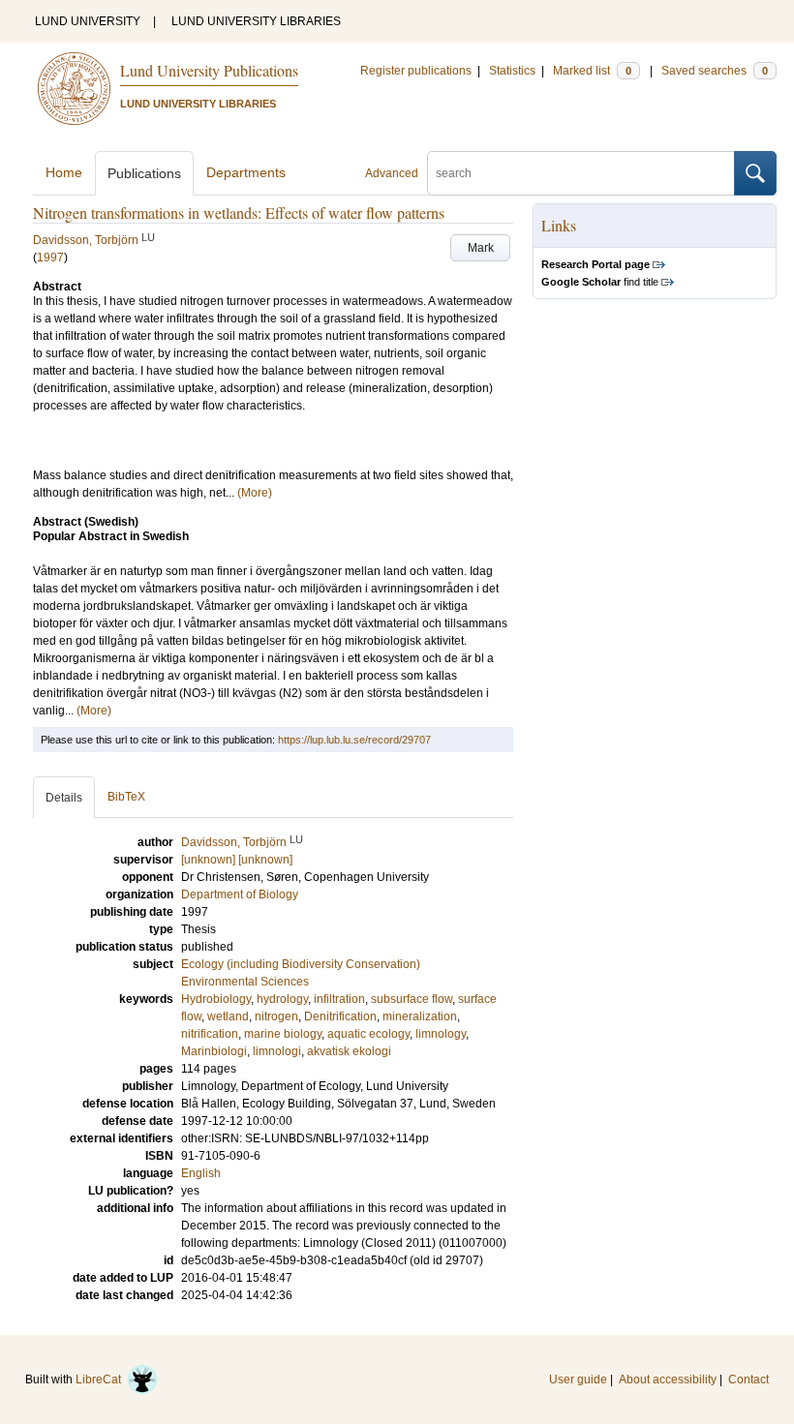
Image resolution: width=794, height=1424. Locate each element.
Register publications (416, 70)
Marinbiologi (214, 1051)
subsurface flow (411, 999)
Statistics (512, 70)
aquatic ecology (368, 1034)
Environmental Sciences (245, 981)
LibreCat (101, 1379)
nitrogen (276, 1016)
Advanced (391, 173)
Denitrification (340, 1016)
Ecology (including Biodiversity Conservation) (300, 964)
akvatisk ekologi (349, 1051)
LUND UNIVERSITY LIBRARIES (256, 21)
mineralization (419, 1016)
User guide (578, 1379)
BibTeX (126, 796)
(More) (254, 493)
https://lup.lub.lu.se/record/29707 (354, 739)
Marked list (592, 70)
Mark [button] (481, 248)
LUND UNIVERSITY (87, 21)
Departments (246, 172)
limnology (440, 1034)
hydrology (282, 999)
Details (64, 797)
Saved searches (714, 70)
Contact (748, 1379)
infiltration (339, 999)
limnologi (277, 1051)
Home (64, 172)
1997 (50, 257)
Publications (144, 173)
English (201, 1173)
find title (599, 282)
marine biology (282, 1034)
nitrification (209, 1034)
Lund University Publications (209, 70)
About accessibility (668, 1379)
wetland (228, 1016)
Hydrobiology (216, 999)
